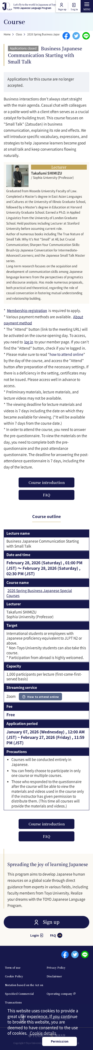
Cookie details (43, 1033)
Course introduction (47, 482)
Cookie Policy (14, 976)
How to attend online (43, 697)
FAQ (46, 494)
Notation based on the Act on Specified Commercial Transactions (24, 993)
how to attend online (66, 354)
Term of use (13, 967)
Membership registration (27, 310)
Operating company (59, 994)
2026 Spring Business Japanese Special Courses (55, 34)
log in (28, 341)
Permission (59, 1041)
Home (7, 34)
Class (19, 34)
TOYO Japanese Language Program (40, 6)
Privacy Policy (56, 967)
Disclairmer (54, 976)
